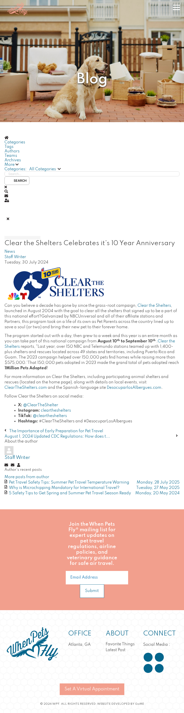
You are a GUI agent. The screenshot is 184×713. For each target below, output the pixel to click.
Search (19, 180)
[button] (92, 164)
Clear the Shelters (154, 306)
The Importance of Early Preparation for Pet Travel (56, 431)
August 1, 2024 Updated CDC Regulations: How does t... (57, 436)
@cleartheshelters (50, 416)
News (9, 252)
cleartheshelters (56, 410)
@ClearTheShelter (40, 405)
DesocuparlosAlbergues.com (134, 388)
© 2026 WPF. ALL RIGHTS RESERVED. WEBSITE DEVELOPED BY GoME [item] (92, 703)
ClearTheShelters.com (25, 388)
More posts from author (26, 477)
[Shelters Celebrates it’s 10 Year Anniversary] (56, 284)
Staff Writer (15, 257)
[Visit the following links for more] (148, 657)
